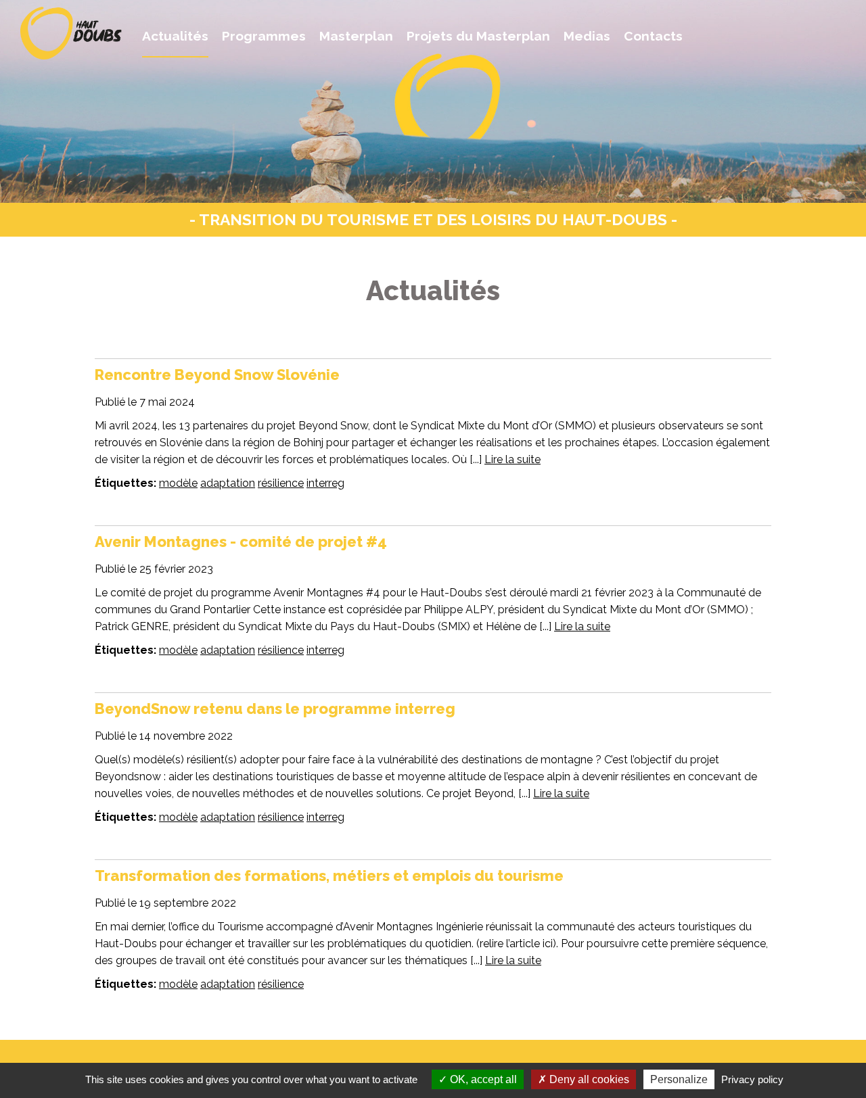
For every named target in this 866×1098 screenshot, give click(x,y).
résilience (281, 483)
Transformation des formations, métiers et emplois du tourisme (329, 875)
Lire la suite (512, 459)
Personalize (679, 1079)
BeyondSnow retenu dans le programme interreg (275, 708)
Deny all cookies (588, 1079)
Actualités (175, 35)
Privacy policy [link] (752, 1079)
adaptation (227, 483)
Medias (587, 35)
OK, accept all (482, 1079)
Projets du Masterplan (478, 35)
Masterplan (356, 35)
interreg (325, 483)
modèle (178, 483)
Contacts (653, 35)
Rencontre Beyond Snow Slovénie (219, 374)
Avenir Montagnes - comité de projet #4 (241, 541)
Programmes (264, 35)
